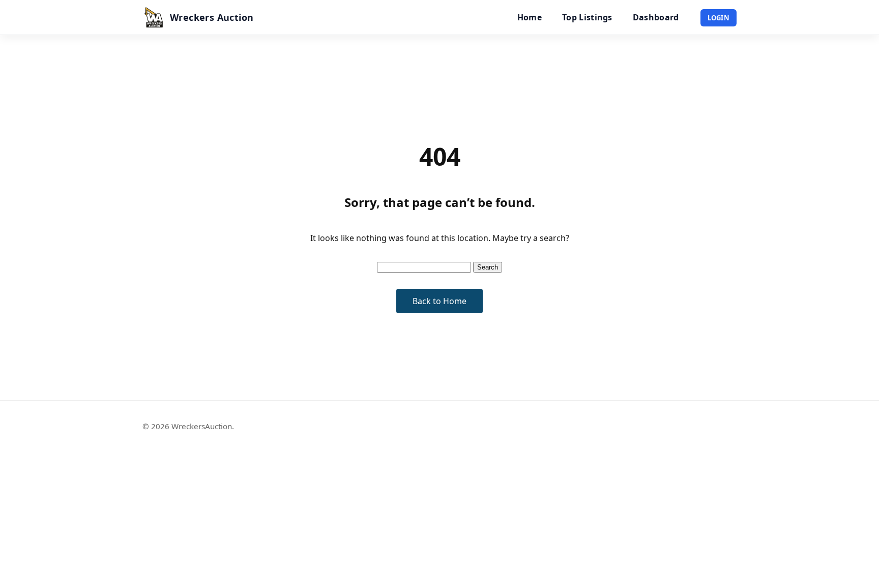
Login (718, 17)
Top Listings (587, 17)
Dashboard (656, 17)
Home (529, 17)
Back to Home (439, 301)
